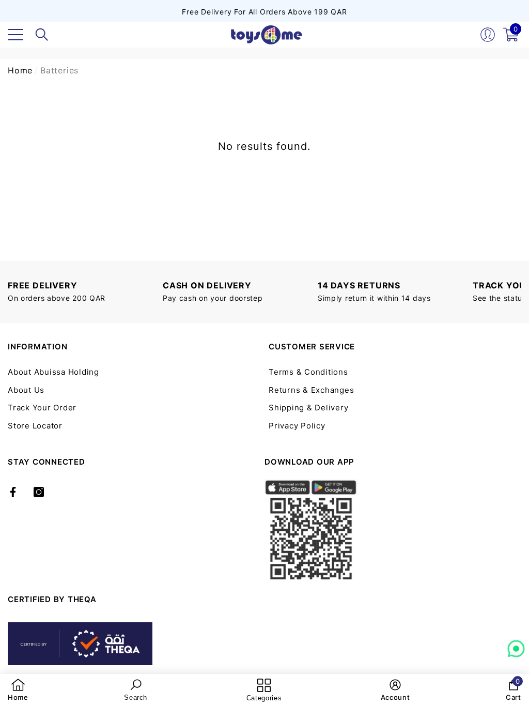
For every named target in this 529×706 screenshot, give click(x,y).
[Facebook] (13, 492)
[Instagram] (39, 492)
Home (20, 70)
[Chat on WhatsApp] (516, 645)
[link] (18, 690)
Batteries (59, 70)
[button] (42, 34)
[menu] (15, 34)
